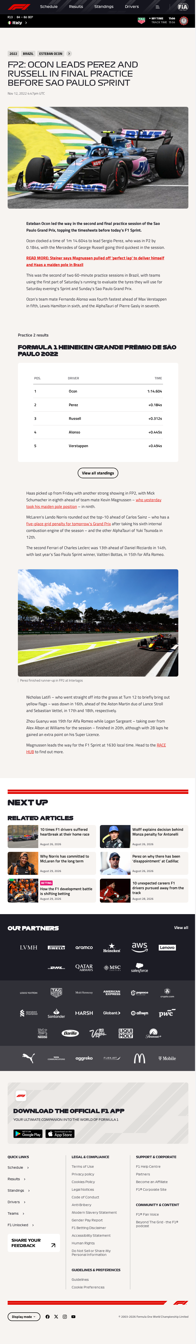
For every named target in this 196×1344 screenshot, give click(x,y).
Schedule (49, 6)
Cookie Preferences (88, 1287)
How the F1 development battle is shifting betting (66, 891)
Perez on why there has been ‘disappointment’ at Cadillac (156, 859)
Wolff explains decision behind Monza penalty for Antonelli (157, 832)
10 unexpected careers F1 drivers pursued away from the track (158, 888)
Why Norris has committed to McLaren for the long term (64, 859)
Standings (104, 6)
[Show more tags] (69, 54)
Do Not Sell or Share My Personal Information (91, 1253)
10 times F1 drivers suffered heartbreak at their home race (64, 832)
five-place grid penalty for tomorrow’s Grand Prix (68, 524)
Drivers (132, 6)
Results (76, 6)
